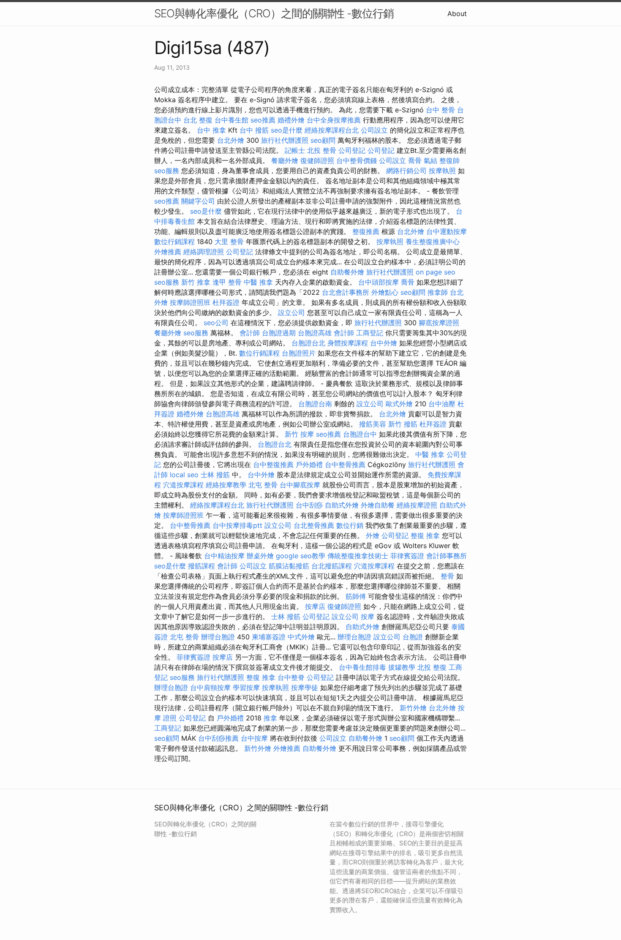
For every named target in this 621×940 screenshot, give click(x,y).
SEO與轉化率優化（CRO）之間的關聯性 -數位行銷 (274, 13)
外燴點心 (384, 292)
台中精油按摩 (224, 556)
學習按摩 (246, 687)
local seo (184, 474)
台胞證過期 (279, 333)
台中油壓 (441, 403)
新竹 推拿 (195, 282)
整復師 (449, 160)
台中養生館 (231, 120)
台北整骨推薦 (314, 525)
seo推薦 (263, 120)
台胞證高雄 (315, 333)
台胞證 (413, 637)
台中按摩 (254, 738)
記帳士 (295, 150)
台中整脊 (291, 677)
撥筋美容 (372, 424)
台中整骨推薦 (345, 464)
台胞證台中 (360, 434)
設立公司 (291, 312)
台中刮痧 (309, 505)
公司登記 (351, 150)
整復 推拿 (425, 535)
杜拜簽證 (226, 302)
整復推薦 (365, 231)
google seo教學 (300, 556)
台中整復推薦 (273, 464)
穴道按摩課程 (183, 485)
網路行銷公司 (406, 170)
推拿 (270, 718)
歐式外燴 (399, 403)
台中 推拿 (211, 130)
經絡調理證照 (203, 251)
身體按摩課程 (347, 343)
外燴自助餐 (378, 505)
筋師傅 (356, 596)
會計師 (250, 333)
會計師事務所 (446, 556)
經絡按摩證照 (417, 505)
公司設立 (374, 130)
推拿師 (438, 292)
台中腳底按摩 (300, 485)
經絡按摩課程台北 (332, 130)
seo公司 (216, 322)
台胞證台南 (315, 403)
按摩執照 (442, 170)
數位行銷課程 (174, 241)
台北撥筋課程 (331, 566)
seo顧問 (322, 140)
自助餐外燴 (347, 272)
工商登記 (369, 333)
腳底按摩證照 (439, 322)
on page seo (435, 272)
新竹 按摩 (299, 434)
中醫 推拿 (258, 282)
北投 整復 (432, 667)
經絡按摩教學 (226, 485)
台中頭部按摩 (378, 282)
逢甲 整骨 (227, 282)
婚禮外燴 (291, 120)
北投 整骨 (321, 150)
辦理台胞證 (218, 637)
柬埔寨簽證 (269, 637)
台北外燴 (230, 140)
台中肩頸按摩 (210, 687)
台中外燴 (383, 343)
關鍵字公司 (198, 201)
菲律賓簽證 (407, 556)
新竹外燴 (413, 708)
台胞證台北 (308, 343)
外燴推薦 (167, 251)
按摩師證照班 (190, 302)
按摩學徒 (304, 687)
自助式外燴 (342, 505)
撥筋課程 (201, 566)
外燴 (372, 535)
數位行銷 (349, 525)
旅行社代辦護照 (284, 140)
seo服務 (166, 170)
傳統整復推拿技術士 (357, 556)
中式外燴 (301, 637)
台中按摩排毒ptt (237, 525)
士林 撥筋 (215, 474)
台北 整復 (197, 120)
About (457, 13)
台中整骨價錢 (356, 160)
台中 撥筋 (254, 130)
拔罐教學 (401, 667)
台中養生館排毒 (362, 667)
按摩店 (315, 606)
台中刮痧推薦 (218, 738)
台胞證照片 (299, 353)
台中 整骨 (440, 110)
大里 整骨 (229, 241)
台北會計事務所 (345, 292)
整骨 (447, 576)
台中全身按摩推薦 (334, 120)
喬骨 (415, 160)
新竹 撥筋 (402, 424)
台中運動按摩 (446, 231)
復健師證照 (317, 160)
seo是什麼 (286, 130)
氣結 (430, 160)
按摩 (367, 616)
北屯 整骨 (263, 485)
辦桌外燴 (260, 556)
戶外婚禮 (309, 464)
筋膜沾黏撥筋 (289, 566)
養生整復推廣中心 (433, 241)
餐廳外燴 (284, 160)
